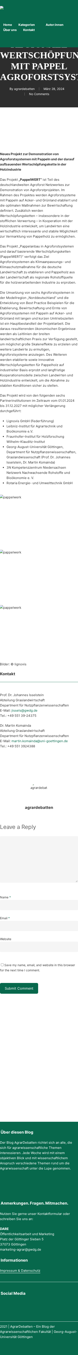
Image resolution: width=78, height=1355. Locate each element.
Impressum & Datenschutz (20, 1270)
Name (5, 897)
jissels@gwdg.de (24, 710)
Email (5, 918)
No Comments (39, 94)
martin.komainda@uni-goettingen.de (39, 741)
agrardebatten (24, 89)
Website (5, 939)
